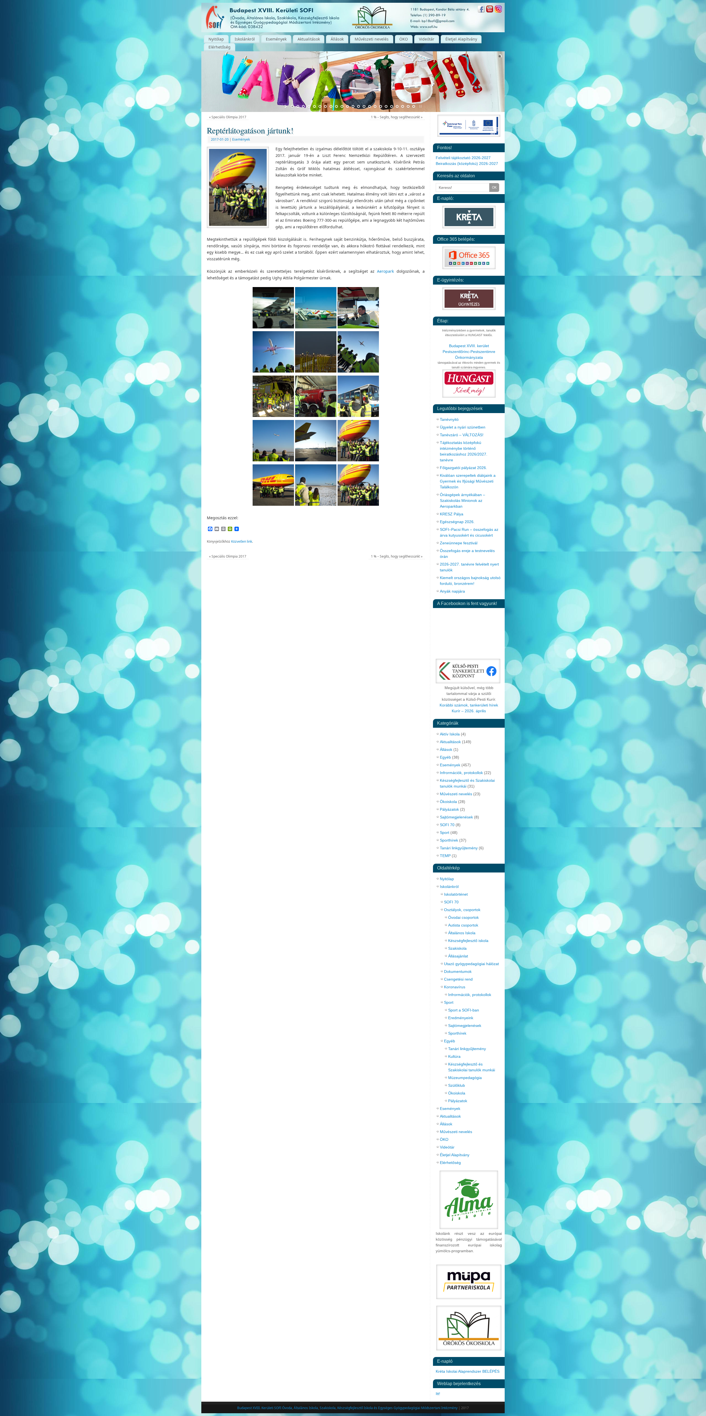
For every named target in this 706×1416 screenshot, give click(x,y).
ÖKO (403, 39)
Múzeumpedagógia (465, 1077)
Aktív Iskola (450, 734)
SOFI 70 (447, 825)
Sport (444, 832)
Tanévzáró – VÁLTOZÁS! (461, 435)
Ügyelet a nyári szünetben (462, 427)
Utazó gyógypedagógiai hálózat (471, 964)
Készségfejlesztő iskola (468, 940)
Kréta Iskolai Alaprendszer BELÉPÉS (467, 1371)
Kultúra (454, 1056)
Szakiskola (457, 948)
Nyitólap (216, 39)
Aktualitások (309, 39)
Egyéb (445, 757)
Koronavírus (454, 987)
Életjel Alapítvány (461, 39)
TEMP (445, 855)
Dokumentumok (458, 971)
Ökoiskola (448, 801)
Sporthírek (449, 840)
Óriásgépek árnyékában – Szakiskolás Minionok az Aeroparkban (462, 500)
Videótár (426, 39)
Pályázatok (449, 809)
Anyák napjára (452, 591)
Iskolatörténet (456, 894)
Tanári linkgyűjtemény (459, 848)
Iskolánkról (245, 39)
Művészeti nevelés (372, 39)
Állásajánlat (458, 956)
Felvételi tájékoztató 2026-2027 (463, 158)
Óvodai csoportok (463, 917)
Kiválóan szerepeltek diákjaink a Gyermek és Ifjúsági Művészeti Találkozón (468, 481)
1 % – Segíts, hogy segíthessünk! (396, 117)
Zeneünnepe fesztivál (458, 543)
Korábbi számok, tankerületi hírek (469, 705)
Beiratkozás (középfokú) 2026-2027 (467, 163)
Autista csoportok (463, 925)
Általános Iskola (461, 933)
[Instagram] (498, 10)
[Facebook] (481, 10)
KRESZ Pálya (451, 514)
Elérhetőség (219, 47)
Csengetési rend (458, 979)
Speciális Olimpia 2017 (227, 117)
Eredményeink (460, 1018)
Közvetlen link (241, 541)
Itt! (438, 1393)
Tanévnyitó (449, 419)
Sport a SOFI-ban (463, 1010)
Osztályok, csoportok (462, 910)
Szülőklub (456, 1085)
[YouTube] (489, 10)
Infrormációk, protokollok (461, 772)
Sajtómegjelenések (456, 817)
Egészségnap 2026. (457, 522)
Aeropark (385, 271)
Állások (337, 39)
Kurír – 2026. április (469, 711)
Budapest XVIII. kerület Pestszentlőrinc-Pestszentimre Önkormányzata (469, 352)
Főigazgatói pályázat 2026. (463, 467)
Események (276, 39)
